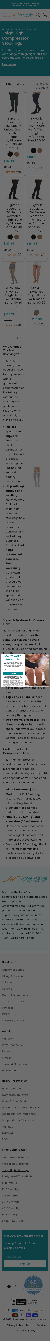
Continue (13, 673)
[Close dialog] (47, 656)
